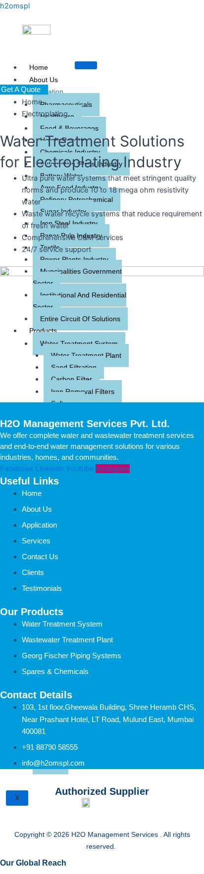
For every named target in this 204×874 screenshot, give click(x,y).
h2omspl (15, 5)
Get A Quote (21, 90)
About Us (43, 80)
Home (38, 67)
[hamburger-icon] (86, 65)
